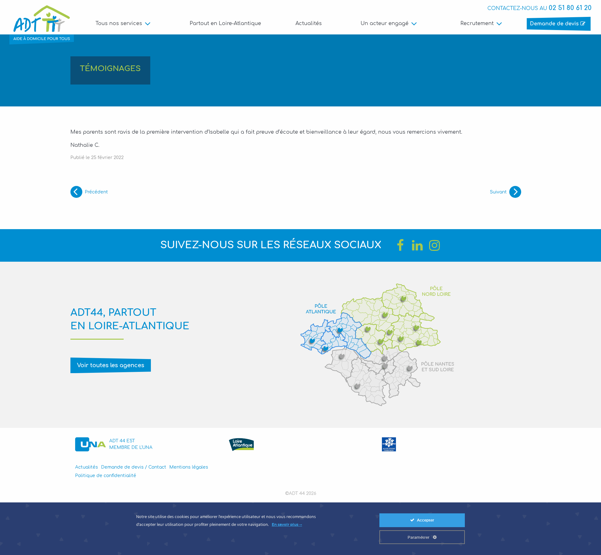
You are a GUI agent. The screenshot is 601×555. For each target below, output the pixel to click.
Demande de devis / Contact (133, 467)
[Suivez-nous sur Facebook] (400, 245)
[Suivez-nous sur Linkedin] (417, 245)
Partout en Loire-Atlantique (225, 23)
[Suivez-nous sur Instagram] (434, 245)
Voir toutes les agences (110, 365)
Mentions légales (188, 467)
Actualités (308, 23)
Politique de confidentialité (105, 475)
